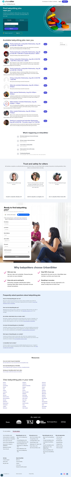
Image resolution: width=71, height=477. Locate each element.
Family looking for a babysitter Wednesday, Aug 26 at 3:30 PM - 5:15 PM (25, 69)
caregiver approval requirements (28, 330)
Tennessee (5, 404)
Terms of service (19, 473)
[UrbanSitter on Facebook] (60, 473)
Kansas (24, 390)
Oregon (24, 401)
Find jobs (9, 20)
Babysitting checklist (7, 447)
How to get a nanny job (7, 440)
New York (24, 400)
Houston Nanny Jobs (34, 442)
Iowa (4, 388)
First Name (6, 221)
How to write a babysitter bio (8, 442)
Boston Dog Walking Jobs (48, 449)
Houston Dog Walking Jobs (48, 445)
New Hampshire (6, 398)
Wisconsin (5, 408)
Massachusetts (26, 392)
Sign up (65, 1)
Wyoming (44, 408)
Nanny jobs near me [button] (33, 435)
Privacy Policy (16, 219)
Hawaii (43, 387)
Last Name (6, 227)
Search (11, 28)
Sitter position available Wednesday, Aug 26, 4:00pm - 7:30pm (23, 102)
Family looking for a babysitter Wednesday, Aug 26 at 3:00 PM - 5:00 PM (25, 44)
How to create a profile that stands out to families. (12, 371)
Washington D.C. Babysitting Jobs (22, 446)
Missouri (4, 395)
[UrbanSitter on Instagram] (63, 473)
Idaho (24, 388)
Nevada (4, 400)
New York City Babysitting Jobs (22, 438)
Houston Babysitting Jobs (22, 443)
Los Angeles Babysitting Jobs (22, 442)
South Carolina (25, 403)
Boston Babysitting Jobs (21, 448)
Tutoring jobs (58, 438)
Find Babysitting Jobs (11, 4)
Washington (44, 406)
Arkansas (44, 382)
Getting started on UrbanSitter (9, 437)
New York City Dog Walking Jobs (48, 438)
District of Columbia (26, 385)
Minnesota (44, 393)
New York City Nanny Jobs (35, 437)
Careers (17, 463)
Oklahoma (5, 401)
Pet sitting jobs (59, 440)
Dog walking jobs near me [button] (48, 435)
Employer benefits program (21, 466)
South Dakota (44, 403)
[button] (15, 26)
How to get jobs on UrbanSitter (9, 438)
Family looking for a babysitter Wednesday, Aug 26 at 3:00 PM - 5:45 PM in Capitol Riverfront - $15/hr (25, 52)
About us (18, 459)
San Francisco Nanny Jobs (35, 447)
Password (6, 244)
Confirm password (7, 250)
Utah (43, 404)
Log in (60, 1)
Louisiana (5, 392)
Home (4, 4)
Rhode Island (5, 403)
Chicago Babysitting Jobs (22, 440)
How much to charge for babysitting (7, 445)
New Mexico (44, 398)
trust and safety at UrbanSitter (29, 321)
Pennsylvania (44, 401)
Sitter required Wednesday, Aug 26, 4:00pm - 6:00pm (23, 93)
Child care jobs (59, 437)
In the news (18, 465)
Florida (4, 387)
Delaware (44, 385)
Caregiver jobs (59, 444)
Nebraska (44, 396)
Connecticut (5, 385)
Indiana (4, 390)
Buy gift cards (5, 463)
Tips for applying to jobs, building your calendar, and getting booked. (16, 367)
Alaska (4, 382)
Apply (45, 44)
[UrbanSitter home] (8, 1)
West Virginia (25, 408)
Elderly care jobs (59, 446)
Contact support (6, 459)
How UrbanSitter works (7, 435)
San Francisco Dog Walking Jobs (48, 452)
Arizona (4, 384)
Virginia (4, 406)
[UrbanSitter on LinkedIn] (66, 473)
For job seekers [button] (16, 431)
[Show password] (28, 246)
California (24, 384)
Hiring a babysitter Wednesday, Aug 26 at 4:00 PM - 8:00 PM (25, 78)
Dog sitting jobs (59, 442)
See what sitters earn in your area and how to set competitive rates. (15, 362)
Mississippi (25, 395)
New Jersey (25, 398)
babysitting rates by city (27, 311)
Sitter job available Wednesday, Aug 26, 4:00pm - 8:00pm (24, 86)
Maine (4, 393)
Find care (22, 20)
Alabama (24, 382)
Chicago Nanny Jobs (34, 438)
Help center (5, 461)
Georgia (24, 387)
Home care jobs (59, 447)
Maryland (44, 392)
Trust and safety (19, 461)
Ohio (43, 400)
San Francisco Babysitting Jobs (22, 451)
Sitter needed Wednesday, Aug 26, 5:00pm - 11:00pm (23, 112)
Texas (24, 404)
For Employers (45, 1)
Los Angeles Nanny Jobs (35, 440)
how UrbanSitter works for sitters (20, 338)
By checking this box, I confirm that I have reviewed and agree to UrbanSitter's (16, 218)
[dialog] (2, 475)
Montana (43, 395)
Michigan (24, 393)
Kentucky (44, 390)
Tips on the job (6, 449)
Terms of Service (23, 219)
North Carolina (6, 396)
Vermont (24, 406)
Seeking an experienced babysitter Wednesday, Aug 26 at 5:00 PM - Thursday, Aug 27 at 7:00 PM (24, 121)
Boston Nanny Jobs (33, 446)
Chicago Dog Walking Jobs (48, 440)
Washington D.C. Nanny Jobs (35, 444)
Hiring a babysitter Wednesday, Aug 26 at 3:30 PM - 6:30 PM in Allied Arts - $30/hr (25, 60)
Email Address (7, 233)
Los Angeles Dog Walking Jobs (48, 442)
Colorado (44, 384)
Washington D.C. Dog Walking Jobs (47, 447)
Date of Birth (6, 238)
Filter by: (61, 42)
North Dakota (25, 396)
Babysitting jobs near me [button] (21, 435)
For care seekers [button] (6, 431)
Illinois (43, 388)
